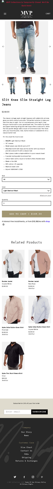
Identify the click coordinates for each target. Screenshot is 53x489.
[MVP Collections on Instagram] (33, 477)
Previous (3, 46)
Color (4, 187)
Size (3, 176)
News (26, 435)
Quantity (5, 200)
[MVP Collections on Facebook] (24, 477)
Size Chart (26, 447)
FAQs (26, 454)
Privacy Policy (40, 482)
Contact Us (26, 451)
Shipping (26, 457)
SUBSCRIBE (39, 412)
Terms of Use (29, 482)
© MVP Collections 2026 (15, 482)
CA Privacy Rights (26, 484)
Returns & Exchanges (27, 461)
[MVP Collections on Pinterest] (42, 477)
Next (50, 46)
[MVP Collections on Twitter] (15, 477)
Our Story (26, 432)
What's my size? (45, 195)
